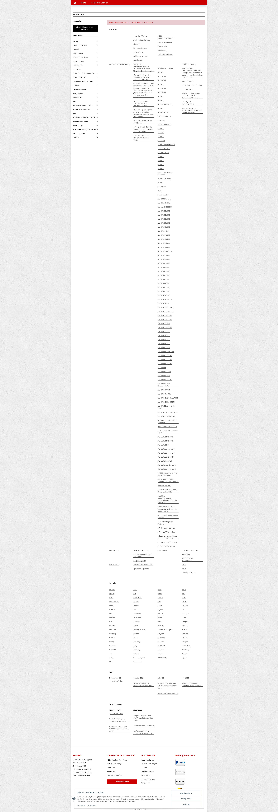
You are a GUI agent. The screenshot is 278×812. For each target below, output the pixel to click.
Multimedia (77, 97)
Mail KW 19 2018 (164, 259)
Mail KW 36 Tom (164, 331)
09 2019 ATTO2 (163, 112)
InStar (184, 618)
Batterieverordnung (165, 42)
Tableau (161, 650)
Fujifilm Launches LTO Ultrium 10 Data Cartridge (191, 684)
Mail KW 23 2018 (164, 271)
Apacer (111, 594)
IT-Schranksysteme (80, 89)
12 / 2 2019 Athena (164, 124)
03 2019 (160, 84)
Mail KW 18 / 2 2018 (165, 251)
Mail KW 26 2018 (164, 279)
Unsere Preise (138, 52)
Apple (160, 594)
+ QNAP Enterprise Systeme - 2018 (168, 432)
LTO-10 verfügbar (116, 681)
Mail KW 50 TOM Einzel (166, 416)
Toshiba (185, 654)
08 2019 (160, 100)
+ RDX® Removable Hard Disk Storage (142, 555)
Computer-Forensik (80, 45)
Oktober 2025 (138, 678)
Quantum (161, 638)
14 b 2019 (161, 140)
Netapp (136, 634)
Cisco (184, 598)
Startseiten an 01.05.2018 (167, 469)
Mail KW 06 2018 (164, 219)
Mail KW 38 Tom (164, 339)
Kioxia (135, 626)
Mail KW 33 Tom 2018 (165, 307)
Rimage (112, 642)
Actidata (112, 590)
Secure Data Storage (80, 121)
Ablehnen (186, 804)
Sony (135, 646)
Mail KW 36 (162, 187)
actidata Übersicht (188, 64)
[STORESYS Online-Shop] (75, 2)
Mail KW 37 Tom (164, 335)
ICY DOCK (185, 614)
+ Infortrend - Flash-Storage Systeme (168, 516)
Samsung (136, 642)
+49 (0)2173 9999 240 (84, 769)
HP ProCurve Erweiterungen (119, 64)
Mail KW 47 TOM (164, 390)
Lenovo (184, 626)
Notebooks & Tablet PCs (81, 109)
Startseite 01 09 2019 (165, 441)
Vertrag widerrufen (122, 782)
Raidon (184, 638)
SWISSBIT (112, 650)
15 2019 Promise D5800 (166, 144)
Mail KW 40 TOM (164, 347)
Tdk (110, 654)
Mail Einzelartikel (164, 203)
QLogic (111, 638)
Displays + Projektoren (81, 57)
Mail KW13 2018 (163, 231)
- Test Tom (186, 554)
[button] (85, 41)
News (83, 2)
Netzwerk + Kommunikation (83, 105)
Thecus (160, 654)
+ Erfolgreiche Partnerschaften (188, 103)
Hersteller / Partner (140, 36)
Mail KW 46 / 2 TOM (165, 380)
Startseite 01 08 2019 (165, 437)
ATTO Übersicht (188, 81)
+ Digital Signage (139, 561)
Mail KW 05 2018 (164, 215)
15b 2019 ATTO (163, 152)
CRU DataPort (114, 602)
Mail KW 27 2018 (164, 283)
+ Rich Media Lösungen (166, 528)
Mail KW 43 (162, 367)
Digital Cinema (78, 53)
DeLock (184, 602)
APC (134, 594)
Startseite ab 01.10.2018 (166, 449)
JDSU (159, 622)
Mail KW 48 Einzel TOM (166, 402)
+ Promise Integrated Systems (165, 523)
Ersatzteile (76, 69)
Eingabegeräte (78, 65)
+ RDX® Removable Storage (168, 542)
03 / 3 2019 (162, 80)
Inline (160, 618)
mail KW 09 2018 (164, 223)
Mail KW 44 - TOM (164, 372)
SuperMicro (186, 646)
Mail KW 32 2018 (164, 303)
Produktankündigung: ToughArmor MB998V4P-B (142, 684)
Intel (111, 622)
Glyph (111, 662)
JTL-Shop (143, 809)
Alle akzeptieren (186, 793)
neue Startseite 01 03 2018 (167, 427)
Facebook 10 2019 (164, 116)
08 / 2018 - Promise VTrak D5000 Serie (142, 122)
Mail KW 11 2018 (164, 227)
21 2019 (160, 164)
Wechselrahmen (79, 133)
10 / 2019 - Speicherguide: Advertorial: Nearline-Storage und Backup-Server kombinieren (143, 113)
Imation (112, 618)
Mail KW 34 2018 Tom (165, 311)
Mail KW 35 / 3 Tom (165, 319)
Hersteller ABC (163, 195)
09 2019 (160, 108)
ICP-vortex (137, 614)
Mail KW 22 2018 (164, 267)
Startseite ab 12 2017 (165, 457)
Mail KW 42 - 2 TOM (165, 355)
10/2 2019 (161, 120)
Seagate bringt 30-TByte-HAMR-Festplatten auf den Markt (167, 685)
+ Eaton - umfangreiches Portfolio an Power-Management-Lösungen (191, 95)
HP (183, 610)
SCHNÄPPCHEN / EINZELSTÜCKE (84, 117)
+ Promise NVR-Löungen (166, 546)
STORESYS (161, 646)
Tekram (136, 654)
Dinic (111, 606)
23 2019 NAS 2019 (164, 179)
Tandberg (185, 650)
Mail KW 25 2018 (164, 275)
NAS (74, 101)
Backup (75, 41)
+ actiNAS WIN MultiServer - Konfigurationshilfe (168, 491)
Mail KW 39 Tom (164, 343)
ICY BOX (161, 614)
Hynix (184, 658)
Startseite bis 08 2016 (190, 550)
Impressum (81, 805)
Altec (159, 590)
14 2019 (160, 136)
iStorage (136, 622)
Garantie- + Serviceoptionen (83, 81)
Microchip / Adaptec (165, 630)
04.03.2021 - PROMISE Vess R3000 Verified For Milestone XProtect (143, 103)
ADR (135, 590)
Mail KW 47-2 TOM (164, 394)
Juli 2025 (161, 678)
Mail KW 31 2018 (164, 295)
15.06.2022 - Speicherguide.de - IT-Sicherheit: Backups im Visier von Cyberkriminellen (143, 67)
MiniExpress (162, 550)
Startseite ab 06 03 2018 (166, 453)
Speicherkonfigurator (141, 569)
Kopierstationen (78, 93)
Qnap (135, 638)
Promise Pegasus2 (164, 486)
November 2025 (115, 678)
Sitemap (136, 44)
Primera (185, 634)
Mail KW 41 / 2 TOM (165, 363)
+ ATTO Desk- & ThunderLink (187, 559)
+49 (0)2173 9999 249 (83, 772)
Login (184, 565)
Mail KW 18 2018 (164, 255)
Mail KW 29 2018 (164, 287)
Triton (111, 658)
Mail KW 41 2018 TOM (166, 351)
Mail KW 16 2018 (164, 243)
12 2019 (160, 128)
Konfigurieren (186, 799)
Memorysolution (139, 630)
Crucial (136, 602)
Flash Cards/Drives (79, 77)
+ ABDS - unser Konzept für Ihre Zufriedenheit (168, 474)
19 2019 (160, 156)
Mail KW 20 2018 (164, 263)
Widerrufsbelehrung (165, 54)
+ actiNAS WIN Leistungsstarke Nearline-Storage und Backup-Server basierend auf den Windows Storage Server (192, 72)
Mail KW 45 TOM (164, 376)
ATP (183, 594)
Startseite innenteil (165, 461)
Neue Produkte (114, 710)
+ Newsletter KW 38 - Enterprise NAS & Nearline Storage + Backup (191, 110)
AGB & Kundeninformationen (166, 37)
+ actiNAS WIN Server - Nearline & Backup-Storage (167, 480)
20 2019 (160, 160)
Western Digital (139, 658)
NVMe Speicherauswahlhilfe (168, 693)
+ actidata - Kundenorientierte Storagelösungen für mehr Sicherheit (167, 499)
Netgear (161, 634)
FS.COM (112, 610)
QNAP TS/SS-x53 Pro (140, 550)
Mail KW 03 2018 (164, 211)
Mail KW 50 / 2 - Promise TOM (166, 407)
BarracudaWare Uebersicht (192, 85)
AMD (184, 590)
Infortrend (137, 618)
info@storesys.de (84, 775)
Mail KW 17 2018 (164, 247)
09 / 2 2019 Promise (165, 104)
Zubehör (76, 137)
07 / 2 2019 (162, 92)
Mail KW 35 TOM (164, 323)
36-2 (159, 191)
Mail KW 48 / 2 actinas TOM (168, 398)
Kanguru (185, 622)
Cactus (160, 598)
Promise (161, 626)
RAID (74, 113)
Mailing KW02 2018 (165, 207)
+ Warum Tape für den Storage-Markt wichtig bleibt (141, 137)
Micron (184, 630)
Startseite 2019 (163, 445)
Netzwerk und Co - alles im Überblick (167, 421)
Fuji (134, 610)
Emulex (136, 606)
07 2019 (160, 96)
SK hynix (112, 646)
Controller (76, 49)
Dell (159, 602)
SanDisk (161, 642)
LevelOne (112, 630)
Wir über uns (138, 60)
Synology (136, 650)
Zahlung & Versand (140, 56)
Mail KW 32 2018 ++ (165, 299)
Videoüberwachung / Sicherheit (84, 129)
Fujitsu (160, 610)
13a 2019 (161, 132)
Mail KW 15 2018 (164, 239)
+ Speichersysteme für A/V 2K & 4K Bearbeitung (167, 537)
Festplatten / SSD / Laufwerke (83, 73)
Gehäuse (76, 85)
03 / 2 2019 (162, 76)
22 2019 (160, 168)
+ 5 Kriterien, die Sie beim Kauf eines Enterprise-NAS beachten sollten (143, 129)
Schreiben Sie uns (99, 2)
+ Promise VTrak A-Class (166, 532)
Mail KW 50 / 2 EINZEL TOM (168, 412)
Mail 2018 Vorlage (164, 199)
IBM (110, 614)
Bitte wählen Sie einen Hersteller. (84, 28)
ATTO (111, 598)
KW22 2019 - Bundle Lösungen (165, 173)
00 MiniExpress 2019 (165, 68)
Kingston (112, 626)
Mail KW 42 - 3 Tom (165, 359)
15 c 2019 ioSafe (164, 148)
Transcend (137, 662)
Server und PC (78, 125)
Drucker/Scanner (79, 61)
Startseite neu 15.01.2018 (167, 465)
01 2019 (160, 72)
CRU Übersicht (187, 89)
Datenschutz (92, 805)
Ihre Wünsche (114, 565)
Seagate (185, 642)
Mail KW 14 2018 (164, 235)
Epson (160, 606)
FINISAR (185, 606)
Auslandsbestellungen (141, 40)
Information (137, 710)
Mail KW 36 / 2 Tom (165, 327)
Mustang (112, 634)
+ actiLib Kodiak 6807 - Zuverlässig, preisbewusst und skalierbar (167, 509)
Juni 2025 (185, 678)
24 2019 (160, 183)
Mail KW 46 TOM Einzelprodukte (164, 385)
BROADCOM (137, 598)
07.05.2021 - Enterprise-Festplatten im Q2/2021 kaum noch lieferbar (142, 77)
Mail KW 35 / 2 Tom (165, 315)
